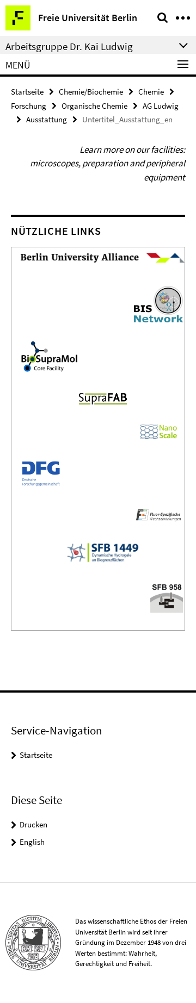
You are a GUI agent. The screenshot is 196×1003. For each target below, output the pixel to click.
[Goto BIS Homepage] (158, 303)
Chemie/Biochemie (91, 91)
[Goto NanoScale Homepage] (158, 431)
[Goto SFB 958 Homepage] (166, 596)
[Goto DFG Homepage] (41, 472)
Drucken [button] (33, 824)
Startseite (27, 91)
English (32, 842)
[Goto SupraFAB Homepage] (102, 397)
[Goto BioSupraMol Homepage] (49, 356)
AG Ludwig (161, 106)
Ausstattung (46, 119)
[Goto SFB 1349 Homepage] (102, 551)
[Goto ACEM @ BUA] (103, 257)
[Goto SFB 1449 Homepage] (158, 514)
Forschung (28, 106)
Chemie (151, 91)
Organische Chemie (94, 106)
